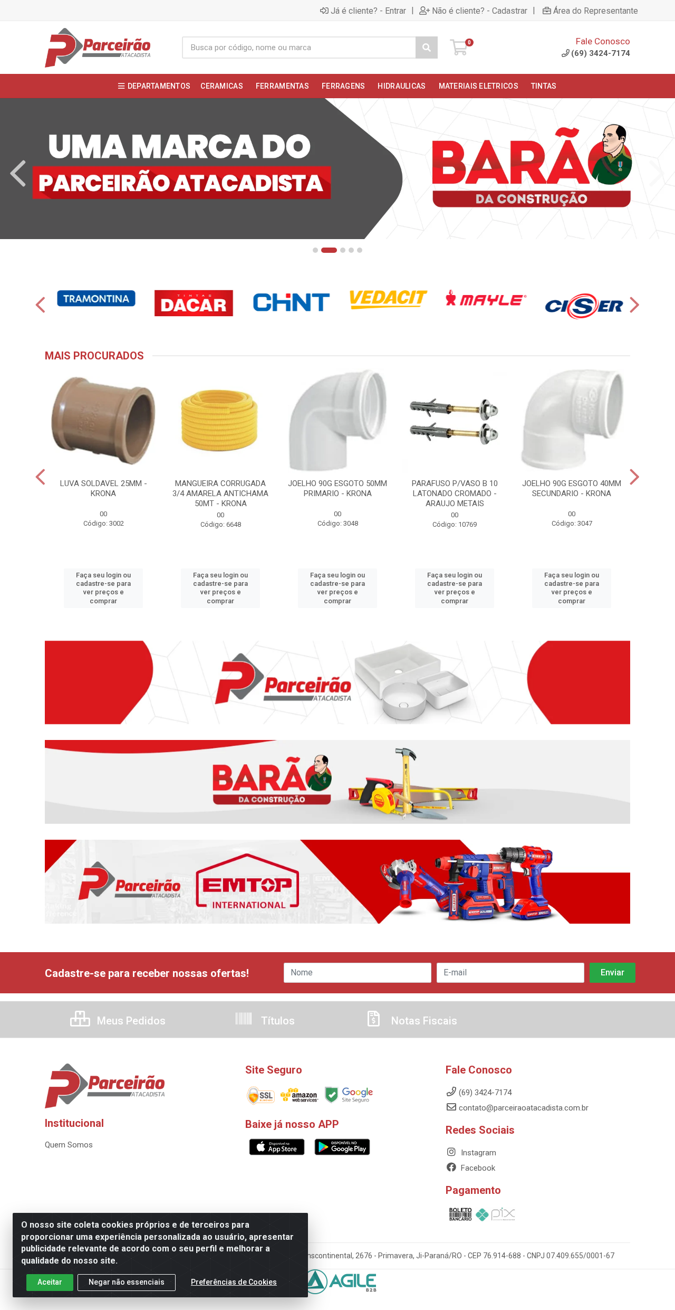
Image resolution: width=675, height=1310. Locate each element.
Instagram (477, 1152)
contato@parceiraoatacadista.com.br (524, 1108)
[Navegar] (18, 173)
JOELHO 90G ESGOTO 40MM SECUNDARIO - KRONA (571, 488)
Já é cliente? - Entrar (368, 10)
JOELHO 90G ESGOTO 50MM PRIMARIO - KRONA (337, 488)
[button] (315, 250)
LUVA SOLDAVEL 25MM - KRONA (103, 488)
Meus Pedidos (130, 1020)
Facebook (477, 1168)
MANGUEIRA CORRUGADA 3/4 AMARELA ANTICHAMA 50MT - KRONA (220, 493)
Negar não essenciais (127, 1282)
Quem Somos (69, 1145)
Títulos (276, 1020)
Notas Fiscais (423, 1020)
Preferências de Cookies (234, 1282)
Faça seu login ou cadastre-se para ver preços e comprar (103, 588)
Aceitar (49, 1282)
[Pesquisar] (427, 47)
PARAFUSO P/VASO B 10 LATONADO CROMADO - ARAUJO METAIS (455, 493)
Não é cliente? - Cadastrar (479, 10)
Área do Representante (595, 10)
